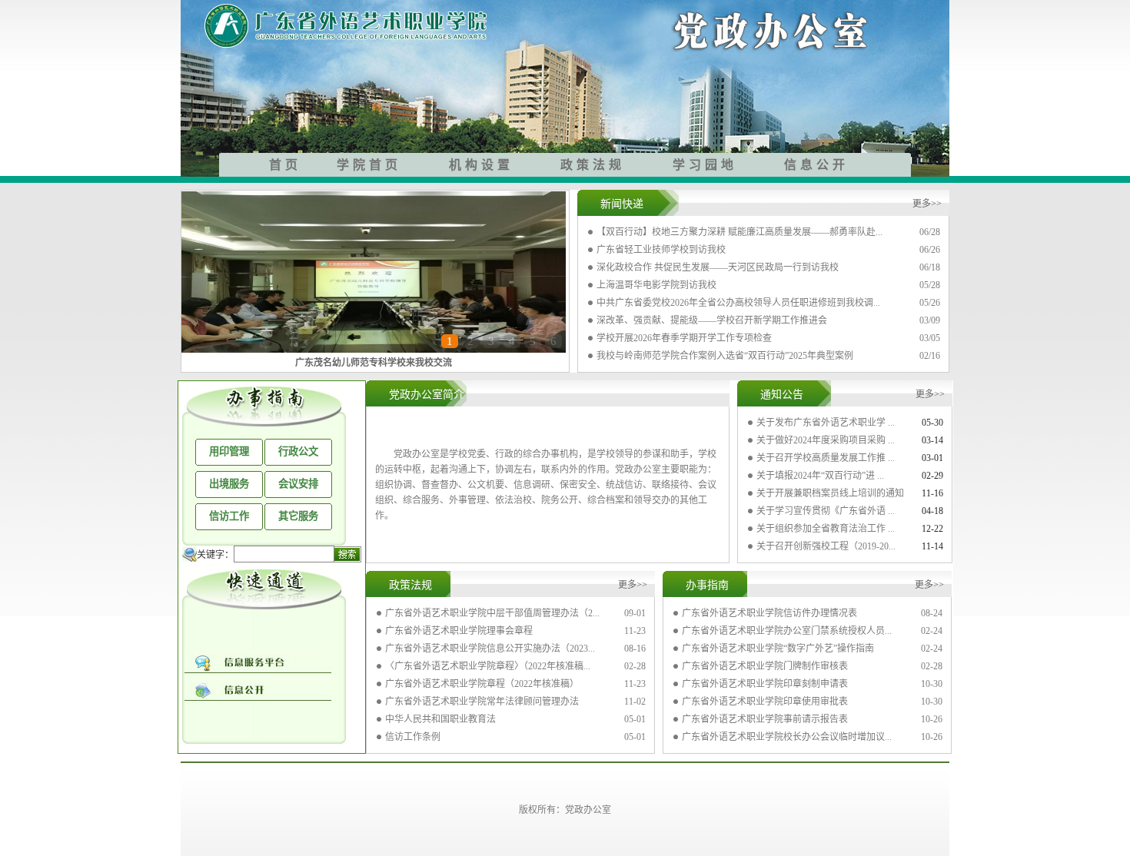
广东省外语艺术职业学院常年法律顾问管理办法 (482, 701)
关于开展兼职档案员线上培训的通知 (830, 493)
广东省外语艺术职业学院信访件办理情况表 (769, 613)
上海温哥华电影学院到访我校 (656, 285)
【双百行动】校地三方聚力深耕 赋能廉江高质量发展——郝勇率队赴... (739, 232)
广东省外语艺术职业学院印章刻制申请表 (765, 683)
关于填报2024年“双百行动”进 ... (820, 475)
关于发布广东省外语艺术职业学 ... (825, 422)
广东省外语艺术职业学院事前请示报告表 (765, 719)
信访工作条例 (412, 737)
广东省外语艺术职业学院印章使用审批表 (765, 701)
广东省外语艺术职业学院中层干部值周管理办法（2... (492, 613)
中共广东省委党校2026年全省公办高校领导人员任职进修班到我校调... (738, 302)
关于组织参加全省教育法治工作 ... (825, 528)
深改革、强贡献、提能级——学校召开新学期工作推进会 (712, 320)
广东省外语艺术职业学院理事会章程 (459, 630)
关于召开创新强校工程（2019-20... (826, 546)
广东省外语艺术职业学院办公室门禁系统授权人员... (787, 630)
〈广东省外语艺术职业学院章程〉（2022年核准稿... (487, 666)
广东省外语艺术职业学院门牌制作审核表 (765, 666)
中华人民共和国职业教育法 (440, 719)
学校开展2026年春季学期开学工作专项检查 (684, 338)
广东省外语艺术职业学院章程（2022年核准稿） (482, 683)
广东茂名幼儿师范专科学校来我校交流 (373, 362)
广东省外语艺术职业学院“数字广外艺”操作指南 (778, 648)
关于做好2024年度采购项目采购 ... (825, 440)
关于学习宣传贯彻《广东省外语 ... (825, 511)
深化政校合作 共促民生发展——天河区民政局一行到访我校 (718, 267)
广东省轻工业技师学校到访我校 (661, 249)
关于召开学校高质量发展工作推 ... (825, 458)
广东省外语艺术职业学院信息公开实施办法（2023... (490, 648)
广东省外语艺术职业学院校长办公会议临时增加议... (787, 737)
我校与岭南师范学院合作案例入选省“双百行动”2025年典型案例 (725, 355)
